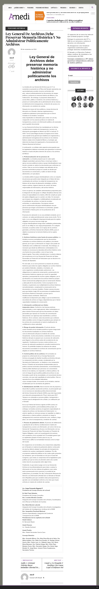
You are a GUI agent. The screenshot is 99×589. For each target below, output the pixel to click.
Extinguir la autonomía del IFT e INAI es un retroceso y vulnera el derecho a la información (79, 41)
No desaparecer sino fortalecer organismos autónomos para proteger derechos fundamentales (79, 47)
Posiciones (30, 8)
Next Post (58, 560)
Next (94, 13)
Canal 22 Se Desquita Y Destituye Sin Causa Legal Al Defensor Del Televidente (54, 566)
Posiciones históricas (42, 8)
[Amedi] (19, 16)
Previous (92, 13)
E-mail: (70, 75)
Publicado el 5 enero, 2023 (54, 20)
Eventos (81, 8)
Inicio (10, 8)
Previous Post (27, 560)
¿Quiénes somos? (19, 8)
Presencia (63, 8)
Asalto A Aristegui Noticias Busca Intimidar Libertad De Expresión (29, 566)
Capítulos (54, 8)
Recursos (72, 8)
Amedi (11, 58)
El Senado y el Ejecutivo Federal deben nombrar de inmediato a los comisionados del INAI (80, 54)
